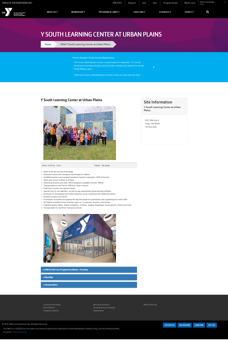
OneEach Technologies (19, 332)
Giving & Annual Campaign (104, 307)
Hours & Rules (49, 307)
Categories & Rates (51, 310)
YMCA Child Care (150, 304)
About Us (51, 12)
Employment (98, 310)
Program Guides (170, 2)
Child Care (138, 12)
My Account (189, 2)
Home (48, 44)
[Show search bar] (208, 12)
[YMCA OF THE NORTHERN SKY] (19, 11)
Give (144, 2)
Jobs (155, 2)
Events (188, 12)
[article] (114, 67)
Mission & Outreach (101, 304)
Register (132, 2)
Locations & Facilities (52, 304)
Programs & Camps (108, 12)
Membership (77, 12)
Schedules (164, 12)
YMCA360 (117, 2)
